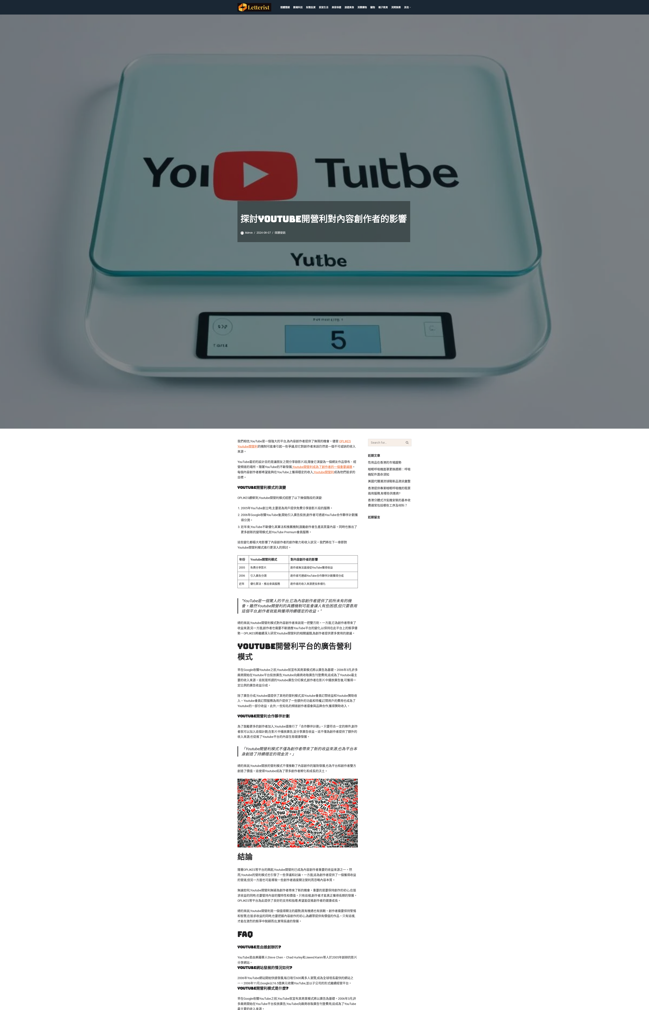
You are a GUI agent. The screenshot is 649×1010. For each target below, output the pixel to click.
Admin (249, 232)
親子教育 (383, 7)
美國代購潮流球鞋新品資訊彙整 (389, 481)
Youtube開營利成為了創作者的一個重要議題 (322, 467)
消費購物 (362, 7)
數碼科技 (298, 7)
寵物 (372, 7)
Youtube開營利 (324, 472)
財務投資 (311, 7)
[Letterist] (255, 7)
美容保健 (336, 7)
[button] (410, 7)
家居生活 (323, 7)
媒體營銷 (285, 7)
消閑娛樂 (396, 7)
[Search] (407, 442)
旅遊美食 (349, 7)
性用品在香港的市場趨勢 (384, 462)
